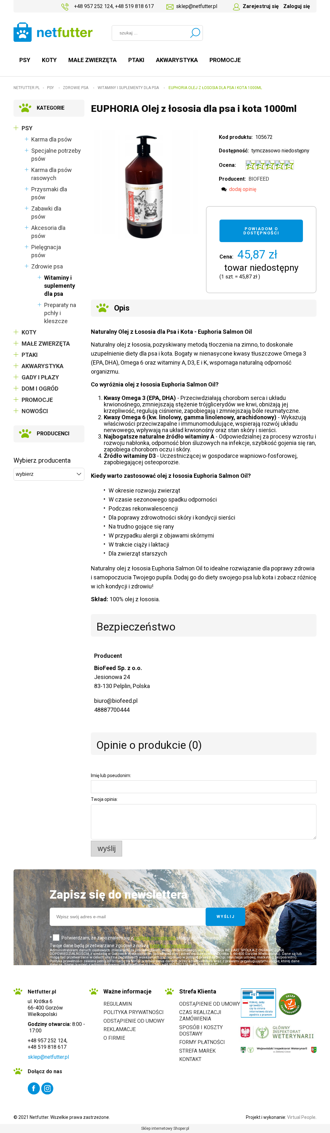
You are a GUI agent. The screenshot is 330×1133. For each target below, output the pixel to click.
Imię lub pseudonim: (111, 775)
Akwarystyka (42, 366)
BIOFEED (258, 179)
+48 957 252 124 (93, 6)
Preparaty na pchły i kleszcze (60, 313)
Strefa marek (197, 1051)
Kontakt (190, 1059)
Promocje (37, 399)
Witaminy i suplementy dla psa (59, 285)
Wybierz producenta (42, 460)
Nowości (35, 411)
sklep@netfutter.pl (196, 6)
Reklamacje (119, 1029)
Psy (27, 128)
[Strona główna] (53, 32)
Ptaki (30, 354)
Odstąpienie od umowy (133, 1021)
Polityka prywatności (133, 1012)
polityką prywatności (155, 937)
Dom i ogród (40, 388)
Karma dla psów (51, 139)
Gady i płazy (40, 377)
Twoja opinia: (104, 799)
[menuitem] (25, 60)
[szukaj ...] (195, 32)
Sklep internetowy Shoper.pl (165, 1128)
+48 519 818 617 (134, 6)
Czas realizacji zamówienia (200, 1015)
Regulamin (117, 1004)
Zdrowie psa (47, 266)
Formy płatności (202, 1042)
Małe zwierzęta (46, 343)
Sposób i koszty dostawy (201, 1030)
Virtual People (301, 1117)
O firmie (114, 1038)
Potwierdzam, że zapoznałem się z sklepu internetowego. (142, 937)
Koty (29, 332)
